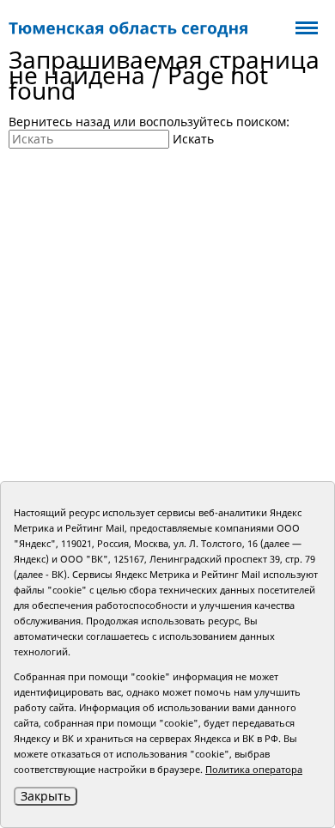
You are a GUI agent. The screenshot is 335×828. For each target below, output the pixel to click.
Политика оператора (253, 769)
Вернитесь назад (59, 121)
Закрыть (45, 796)
